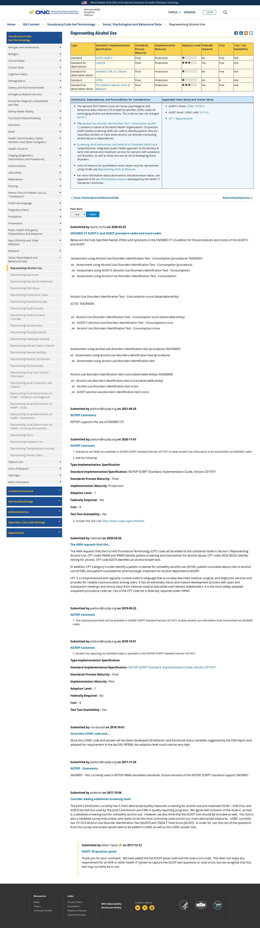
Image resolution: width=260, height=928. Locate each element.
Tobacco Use (15, 462)
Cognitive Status (17, 74)
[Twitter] (145, 908)
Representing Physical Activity (26, 365)
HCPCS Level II (104, 58)
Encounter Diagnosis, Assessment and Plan (28, 102)
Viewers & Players (77, 910)
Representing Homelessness (26, 325)
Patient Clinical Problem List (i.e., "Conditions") (27, 194)
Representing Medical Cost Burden (30, 359)
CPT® (99, 80)
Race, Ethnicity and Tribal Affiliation (23, 242)
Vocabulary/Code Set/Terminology (71, 24)
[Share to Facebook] (236, 33)
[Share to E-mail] (246, 33)
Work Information (18, 482)
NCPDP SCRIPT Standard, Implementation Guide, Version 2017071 (172, 667)
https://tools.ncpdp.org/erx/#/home (123, 521)
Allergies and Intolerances (23, 47)
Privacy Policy (75, 902)
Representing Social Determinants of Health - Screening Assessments (31, 426)
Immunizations (17, 166)
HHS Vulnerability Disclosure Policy (111, 905)
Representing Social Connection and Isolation (31, 384)
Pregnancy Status (18, 210)
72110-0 (204, 112)
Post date (76, 208)
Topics (37, 906)
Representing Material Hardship (28, 352)
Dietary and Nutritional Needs (26, 87)
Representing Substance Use (26, 441)
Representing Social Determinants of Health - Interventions (31, 416)
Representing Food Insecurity (26, 308)
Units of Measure (18, 468)
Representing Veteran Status (26, 455)
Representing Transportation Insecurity (32, 448)
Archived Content (43, 910)
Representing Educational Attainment (31, 281)
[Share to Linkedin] (241, 33)
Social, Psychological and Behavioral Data (132, 24)
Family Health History (20, 111)
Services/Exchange (20, 501)
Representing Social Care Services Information (29, 374)
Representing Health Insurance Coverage (27, 316)
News (37, 902)
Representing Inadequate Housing (29, 339)
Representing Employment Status (29, 295)
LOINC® (100, 63)
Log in (209, 12)
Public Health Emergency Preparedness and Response (25, 231)
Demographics (16, 81)
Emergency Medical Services (25, 94)
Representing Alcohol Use (26, 268)
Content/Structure (20, 491)
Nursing (13, 186)
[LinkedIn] (137, 908)
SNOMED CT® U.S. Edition (111, 71)
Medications (15, 179)
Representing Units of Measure (116, 169)
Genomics (14, 125)
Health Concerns (18, 148)
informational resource (113, 179)
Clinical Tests (16, 67)
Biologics (13, 54)
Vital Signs (14, 475)
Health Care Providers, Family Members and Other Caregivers (27, 140)
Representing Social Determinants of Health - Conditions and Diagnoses (31, 395)
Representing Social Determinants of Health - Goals (31, 405)
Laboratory (14, 172)
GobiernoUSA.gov (77, 914)
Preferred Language (20, 203)
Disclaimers (74, 906)
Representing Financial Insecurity (28, 301)
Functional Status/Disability (24, 118)
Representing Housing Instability (28, 332)
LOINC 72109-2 (195, 106)
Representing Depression (24, 274)
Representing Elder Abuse (25, 288)
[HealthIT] (53, 12)
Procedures (15, 216)
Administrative (18, 512)
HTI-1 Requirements (180, 118)
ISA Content (31, 24)
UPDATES (189, 12)
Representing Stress (21, 435)
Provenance (15, 223)
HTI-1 (83, 117)
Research (13, 251)
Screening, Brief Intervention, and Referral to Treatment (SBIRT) (114, 144)
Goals (11, 131)
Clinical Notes (16, 60)
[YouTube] (152, 908)
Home (11, 24)
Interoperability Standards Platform (91, 12)
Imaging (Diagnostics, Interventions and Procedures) (26, 157)
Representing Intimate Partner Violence (32, 345)
